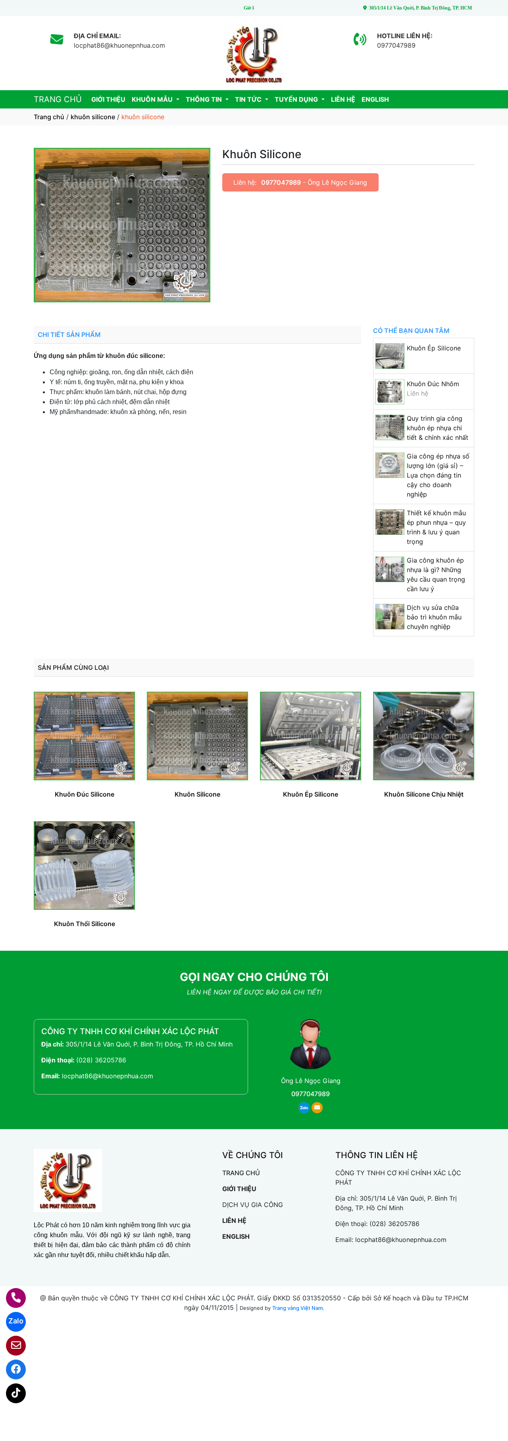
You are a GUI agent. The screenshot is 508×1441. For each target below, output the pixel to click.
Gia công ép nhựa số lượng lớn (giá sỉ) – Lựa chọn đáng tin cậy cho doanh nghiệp (438, 475)
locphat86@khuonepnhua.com (107, 1076)
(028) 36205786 (101, 1060)
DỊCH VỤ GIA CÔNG (252, 1205)
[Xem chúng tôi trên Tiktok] (11, 1393)
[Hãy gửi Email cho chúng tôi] (11, 1346)
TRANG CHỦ (58, 99)
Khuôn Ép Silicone (434, 348)
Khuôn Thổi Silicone (84, 924)
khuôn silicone (93, 117)
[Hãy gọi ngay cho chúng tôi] (11, 1298)
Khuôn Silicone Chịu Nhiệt (424, 794)
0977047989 (281, 182)
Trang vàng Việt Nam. (298, 1308)
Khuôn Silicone (197, 794)
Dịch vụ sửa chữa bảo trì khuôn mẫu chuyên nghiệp (434, 617)
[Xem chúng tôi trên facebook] (11, 1369)
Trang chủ (49, 117)
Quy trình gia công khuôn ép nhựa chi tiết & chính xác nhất (437, 427)
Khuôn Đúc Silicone (84, 794)
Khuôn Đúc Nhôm (433, 384)
